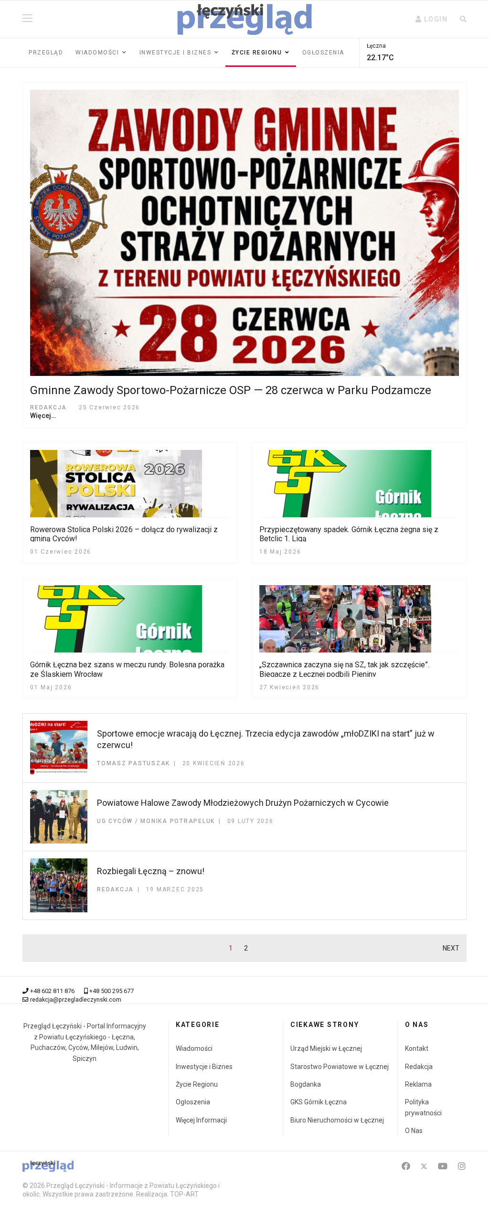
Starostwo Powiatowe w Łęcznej (339, 1066)
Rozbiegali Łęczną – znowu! (150, 871)
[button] (431, 19)
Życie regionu (257, 52)
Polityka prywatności (423, 1107)
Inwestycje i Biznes (175, 52)
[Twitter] (424, 1166)
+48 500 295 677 (111, 990)
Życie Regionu (197, 1084)
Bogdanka (305, 1084)
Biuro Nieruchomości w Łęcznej (337, 1120)
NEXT (451, 948)
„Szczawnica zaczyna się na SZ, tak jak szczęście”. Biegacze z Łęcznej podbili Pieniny (344, 669)
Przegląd (46, 52)
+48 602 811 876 (52, 990)
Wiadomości (97, 52)
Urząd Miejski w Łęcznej (326, 1048)
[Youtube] (442, 1166)
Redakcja (419, 1066)
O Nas (414, 1130)
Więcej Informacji (201, 1120)
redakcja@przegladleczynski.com (75, 999)
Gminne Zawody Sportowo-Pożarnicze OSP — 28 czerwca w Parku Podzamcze (230, 390)
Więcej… (43, 415)
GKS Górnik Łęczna (318, 1102)
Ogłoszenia (323, 52)
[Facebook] (406, 1166)
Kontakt (416, 1048)
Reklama (418, 1084)
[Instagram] (462, 1166)
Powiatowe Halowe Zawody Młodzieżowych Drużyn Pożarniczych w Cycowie (243, 803)
